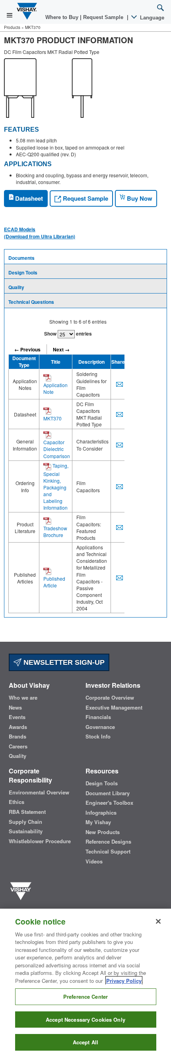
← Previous (27, 349)
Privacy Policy (124, 980)
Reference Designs (108, 841)
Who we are (23, 697)
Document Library (108, 793)
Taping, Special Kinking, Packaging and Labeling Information (55, 486)
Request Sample (84, 198)
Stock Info (98, 736)
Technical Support (108, 851)
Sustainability (26, 831)
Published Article (54, 582)
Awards (18, 727)
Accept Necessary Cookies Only (85, 1019)
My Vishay (98, 822)
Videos (94, 861)
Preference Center (85, 996)
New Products (103, 832)
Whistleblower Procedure (40, 841)
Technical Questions (31, 301)
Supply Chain (25, 821)
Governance (100, 727)
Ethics (16, 802)
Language (151, 18)
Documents (21, 257)
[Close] (158, 921)
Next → (61, 349)
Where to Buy (62, 17)
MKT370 (52, 418)
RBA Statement (27, 811)
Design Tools (22, 272)
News (15, 707)
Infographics (101, 812)
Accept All (85, 1042)
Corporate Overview (110, 697)
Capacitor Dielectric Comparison (56, 449)
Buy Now (138, 198)
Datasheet (28, 198)
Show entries (68, 333)
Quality (16, 287)
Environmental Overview (39, 792)
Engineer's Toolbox (109, 802)
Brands (17, 736)
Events (17, 717)
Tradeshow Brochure (55, 531)
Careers (18, 746)
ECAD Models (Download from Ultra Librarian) (39, 233)
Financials (98, 717)
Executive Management (114, 707)
